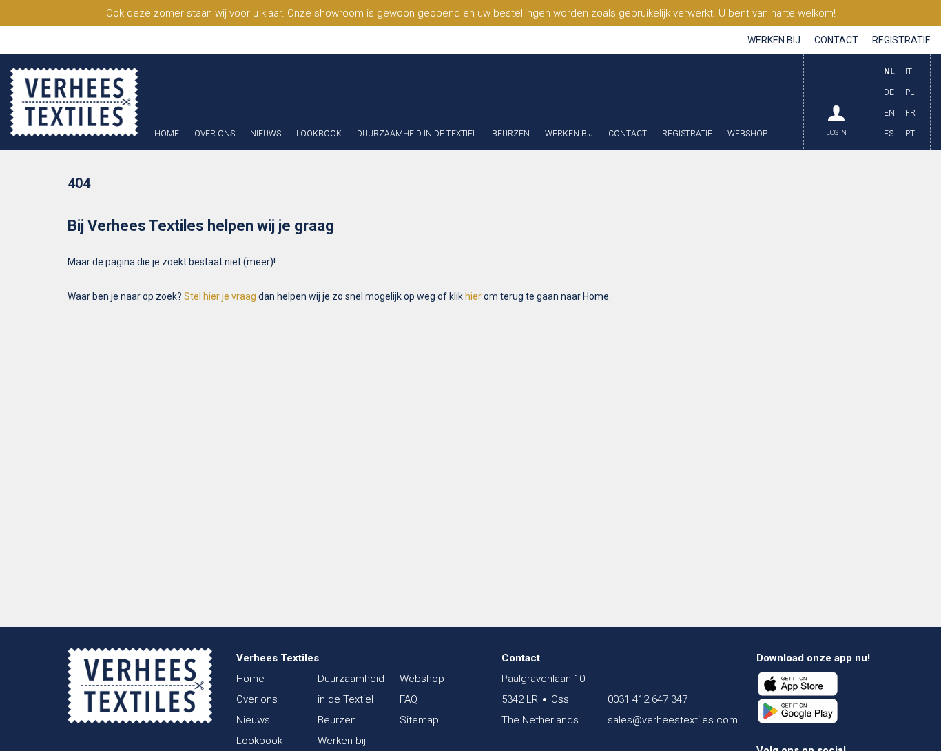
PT (910, 133)
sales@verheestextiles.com (673, 720)
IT (908, 71)
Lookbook (319, 134)
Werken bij (773, 39)
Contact (836, 39)
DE (889, 92)
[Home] (140, 685)
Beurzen (511, 134)
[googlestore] (797, 711)
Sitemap (419, 720)
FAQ (408, 699)
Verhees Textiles (74, 102)
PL (909, 92)
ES (888, 133)
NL (889, 71)
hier (473, 296)
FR (910, 113)
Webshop (747, 134)
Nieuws (265, 134)
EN (889, 113)
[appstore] (797, 684)
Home (166, 134)
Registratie (901, 39)
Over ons (214, 134)
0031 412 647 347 (647, 699)
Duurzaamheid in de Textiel (417, 134)
